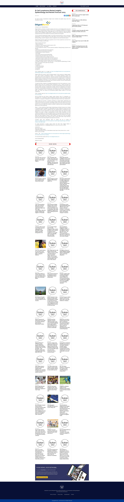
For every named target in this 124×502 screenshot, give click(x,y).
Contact (72, 494)
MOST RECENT (42, 6)
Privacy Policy (60, 494)
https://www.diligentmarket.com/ (53, 136)
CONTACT (55, 6)
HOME (37, 6)
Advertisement (66, 494)
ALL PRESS (49, 6)
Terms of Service (53, 494)
